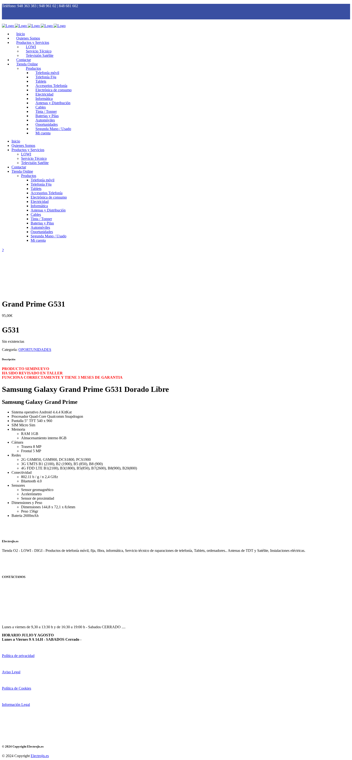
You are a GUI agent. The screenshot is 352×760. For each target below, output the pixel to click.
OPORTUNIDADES (34, 350)
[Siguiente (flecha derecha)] (343, 380)
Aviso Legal (11, 672)
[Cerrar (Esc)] (346, 5)
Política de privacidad (18, 656)
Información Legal (16, 705)
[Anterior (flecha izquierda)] (8, 380)
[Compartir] (336, 5)
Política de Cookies (16, 688)
